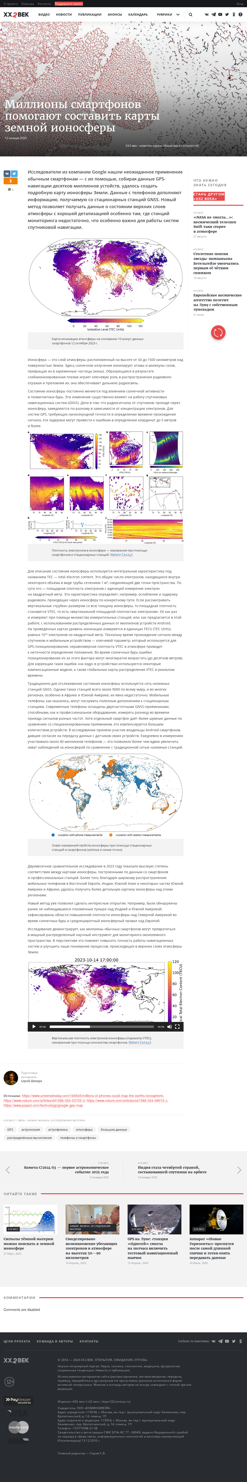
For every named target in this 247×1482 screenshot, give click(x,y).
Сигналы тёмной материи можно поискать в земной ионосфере (29, 1244)
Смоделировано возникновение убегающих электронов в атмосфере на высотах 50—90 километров (91, 1248)
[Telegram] (213, 14)
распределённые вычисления (29, 1138)
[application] (106, 994)
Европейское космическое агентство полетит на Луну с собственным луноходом (217, 302)
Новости (64, 14)
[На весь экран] (177, 1026)
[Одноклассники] (234, 14)
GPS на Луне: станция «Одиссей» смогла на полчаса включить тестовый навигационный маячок (153, 1248)
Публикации (90, 14)
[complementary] (216, 258)
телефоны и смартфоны (78, 1138)
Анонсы (115, 14)
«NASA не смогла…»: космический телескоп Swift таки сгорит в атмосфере (214, 224)
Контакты (45, 4)
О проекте (11, 4)
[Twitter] (227, 14)
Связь (22, 37)
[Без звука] (169, 1026)
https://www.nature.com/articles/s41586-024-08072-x (127, 1100)
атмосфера (84, 1129)
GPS (10, 1129)
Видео (44, 14)
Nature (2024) (121, 554)
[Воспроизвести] (34, 1026)
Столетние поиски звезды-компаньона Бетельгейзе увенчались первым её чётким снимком (216, 263)
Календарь (138, 14)
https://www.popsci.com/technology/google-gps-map (43, 1105)
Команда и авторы (55, 1341)
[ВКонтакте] (207, 14)
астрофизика (58, 1129)
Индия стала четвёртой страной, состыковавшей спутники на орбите (172, 1169)
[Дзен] (240, 14)
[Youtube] (220, 14)
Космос (10, 37)
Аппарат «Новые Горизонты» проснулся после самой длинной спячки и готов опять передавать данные (212, 1248)
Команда (28, 4)
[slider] (102, 1027)
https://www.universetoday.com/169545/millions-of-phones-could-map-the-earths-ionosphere (92, 1095)
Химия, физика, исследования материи (58, 37)
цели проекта (17, 1341)
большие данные (114, 1129)
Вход (240, 4)
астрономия (30, 1129)
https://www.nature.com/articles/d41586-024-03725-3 (44, 1100)
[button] (105, 994)
